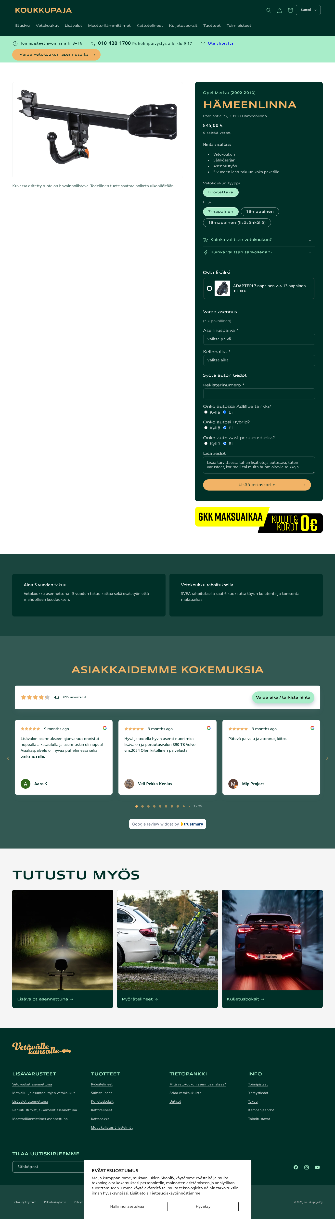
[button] (268, 10)
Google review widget (152, 824)
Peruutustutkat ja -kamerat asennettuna (44, 1110)
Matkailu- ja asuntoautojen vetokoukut (43, 1093)
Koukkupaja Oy (313, 1202)
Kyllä (215, 412)
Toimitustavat (259, 1119)
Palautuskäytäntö (55, 1202)
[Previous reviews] (8, 758)
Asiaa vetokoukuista (185, 1093)
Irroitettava (220, 192)
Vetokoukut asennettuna (32, 1084)
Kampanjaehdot (261, 1110)
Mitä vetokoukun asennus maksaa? (197, 1084)
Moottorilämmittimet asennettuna (40, 1119)
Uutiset (175, 1101)
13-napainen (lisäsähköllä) (237, 222)
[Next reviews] (327, 758)
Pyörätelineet (137, 999)
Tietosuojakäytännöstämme (175, 1193)
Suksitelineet (101, 1093)
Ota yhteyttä (221, 43)
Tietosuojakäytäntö (24, 1202)
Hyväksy (203, 1206)
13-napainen (260, 211)
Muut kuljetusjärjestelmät (112, 1127)
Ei (230, 412)
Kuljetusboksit (243, 999)
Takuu (253, 1101)
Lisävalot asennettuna (42, 999)
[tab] (137, 806)
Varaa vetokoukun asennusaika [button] (54, 54)
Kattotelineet (101, 1110)
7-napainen (220, 211)
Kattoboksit (100, 1119)
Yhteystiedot (258, 1093)
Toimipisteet (258, 1084)
